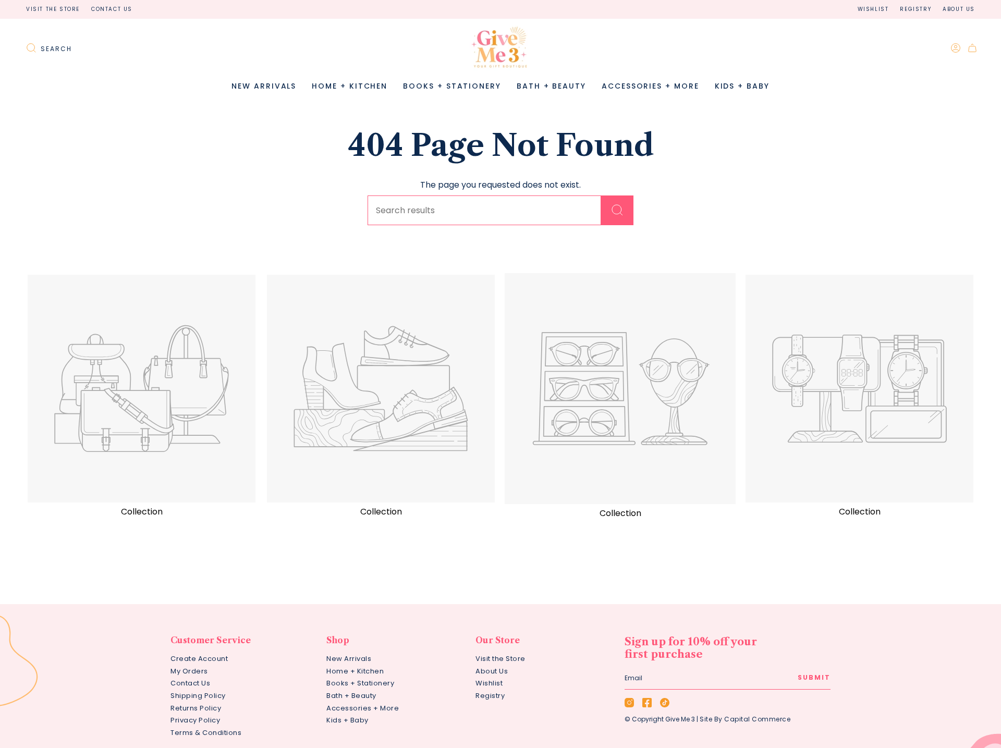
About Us (959, 9)
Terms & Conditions (205, 733)
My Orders (189, 671)
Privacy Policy (195, 720)
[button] (349, 86)
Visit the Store (53, 9)
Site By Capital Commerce (745, 719)
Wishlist (873, 9)
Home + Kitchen (355, 671)
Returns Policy (195, 708)
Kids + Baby (347, 720)
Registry (915, 9)
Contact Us (111, 9)
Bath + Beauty (351, 696)
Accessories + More (362, 708)
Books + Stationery (360, 683)
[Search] (617, 210)
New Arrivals (348, 659)
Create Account (199, 659)
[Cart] (972, 48)
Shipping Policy (198, 696)
